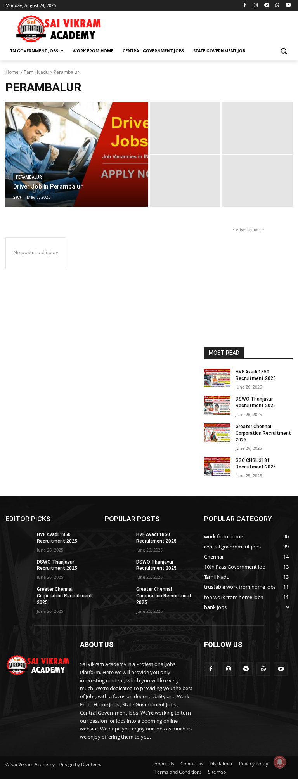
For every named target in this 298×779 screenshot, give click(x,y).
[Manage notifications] (280, 762)
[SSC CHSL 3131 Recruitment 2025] (217, 466)
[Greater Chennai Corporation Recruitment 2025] (217, 432)
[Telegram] (266, 5)
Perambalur (29, 177)
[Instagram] (255, 5)
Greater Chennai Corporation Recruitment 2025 (263, 433)
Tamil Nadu (36, 72)
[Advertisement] (202, 27)
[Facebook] (245, 5)
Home (12, 72)
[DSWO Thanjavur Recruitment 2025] (217, 405)
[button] (283, 51)
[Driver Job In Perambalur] (76, 154)
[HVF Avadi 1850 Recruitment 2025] (217, 378)
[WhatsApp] (277, 5)
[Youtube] (288, 5)
